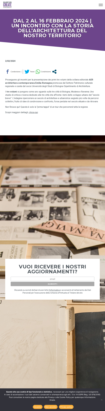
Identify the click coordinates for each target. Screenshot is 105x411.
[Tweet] (29, 71)
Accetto (37, 407)
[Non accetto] (101, 399)
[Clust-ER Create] (50, 5)
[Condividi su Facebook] (13, 71)
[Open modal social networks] (54, 71)
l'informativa (54, 290)
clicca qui (33, 112)
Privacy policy (66, 407)
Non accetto (50, 407)
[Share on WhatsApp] (43, 71)
